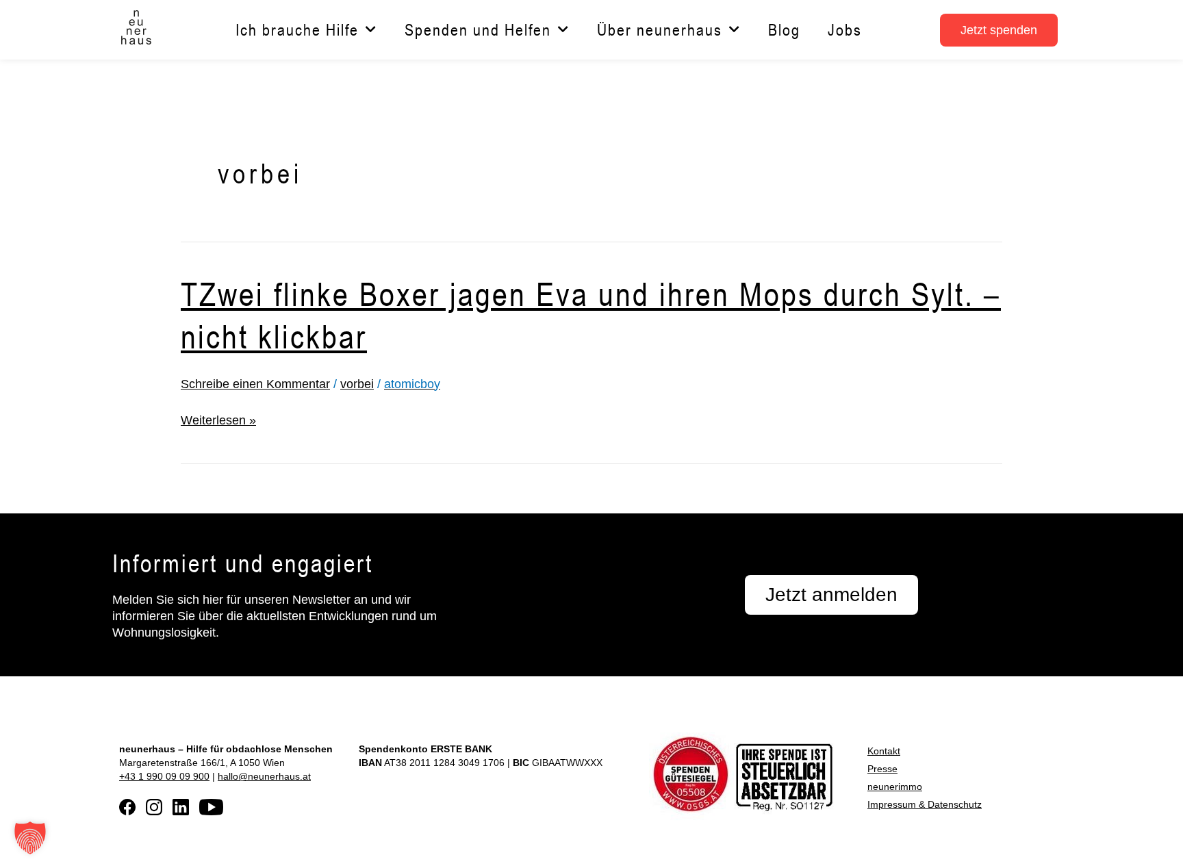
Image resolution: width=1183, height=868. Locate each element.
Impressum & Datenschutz (924, 804)
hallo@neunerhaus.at (264, 776)
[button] (30, 838)
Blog (784, 30)
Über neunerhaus (659, 30)
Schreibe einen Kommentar (255, 384)
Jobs (845, 30)
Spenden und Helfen (478, 30)
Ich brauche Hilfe (297, 30)
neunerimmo (894, 786)
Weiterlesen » (218, 420)
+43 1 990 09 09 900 (164, 776)
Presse (882, 768)
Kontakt (883, 750)
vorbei (357, 384)
